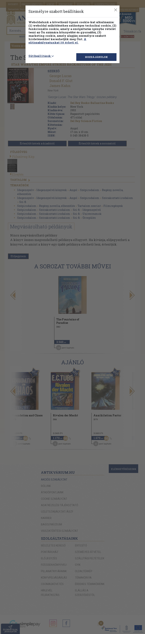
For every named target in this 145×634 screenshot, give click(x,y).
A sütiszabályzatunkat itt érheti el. (57, 40)
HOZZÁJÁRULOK (96, 57)
